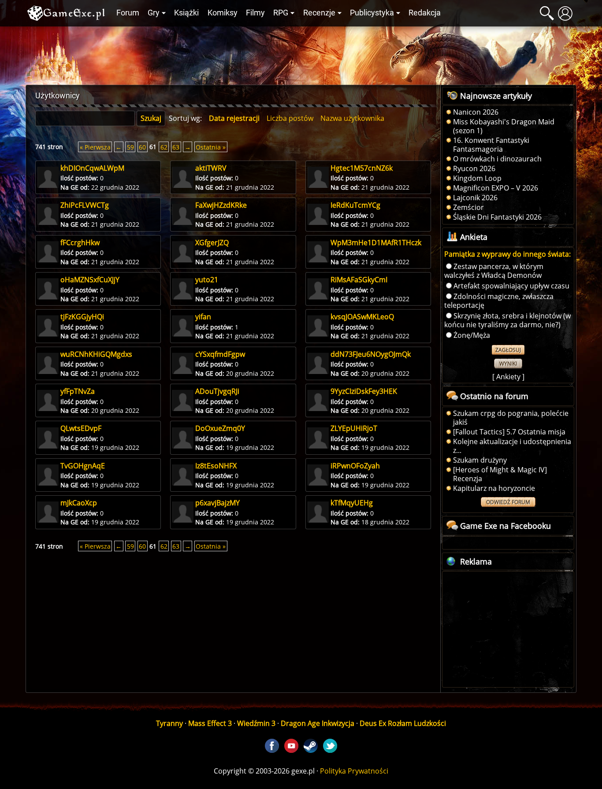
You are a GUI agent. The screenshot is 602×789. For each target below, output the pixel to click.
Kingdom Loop (477, 178)
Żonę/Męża (471, 335)
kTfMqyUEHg (352, 503)
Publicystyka (372, 12)
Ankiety (508, 376)
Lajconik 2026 (475, 197)
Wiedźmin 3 (256, 723)
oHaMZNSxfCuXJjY (89, 279)
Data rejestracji (234, 118)
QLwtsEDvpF (80, 428)
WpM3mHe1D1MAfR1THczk (376, 242)
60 (142, 146)
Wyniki (508, 363)
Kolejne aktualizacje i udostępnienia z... (512, 446)
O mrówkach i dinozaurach (497, 159)
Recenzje (319, 12)
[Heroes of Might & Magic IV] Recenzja (500, 474)
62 (163, 146)
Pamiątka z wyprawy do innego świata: (507, 254)
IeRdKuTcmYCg (355, 205)
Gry (154, 12)
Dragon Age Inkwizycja (317, 723)
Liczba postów (290, 118)
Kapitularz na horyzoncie (494, 488)
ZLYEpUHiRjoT (354, 428)
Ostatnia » (211, 146)
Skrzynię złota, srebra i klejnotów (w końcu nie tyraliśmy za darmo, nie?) (507, 320)
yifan (203, 317)
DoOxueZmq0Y (220, 428)
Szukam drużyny (480, 460)
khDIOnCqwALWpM (92, 168)
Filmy (255, 12)
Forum (127, 12)
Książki (186, 12)
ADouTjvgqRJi (217, 391)
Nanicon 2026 (475, 112)
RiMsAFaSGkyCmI (359, 279)
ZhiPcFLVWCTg (84, 205)
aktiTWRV (211, 168)
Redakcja (425, 12)
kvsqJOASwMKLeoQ (362, 317)
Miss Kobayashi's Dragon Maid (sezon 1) (503, 126)
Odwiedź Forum (508, 502)
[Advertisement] (301, 53)
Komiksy (223, 12)
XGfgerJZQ (212, 242)
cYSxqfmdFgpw (220, 354)
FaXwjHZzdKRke (221, 205)
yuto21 (206, 279)
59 (130, 146)
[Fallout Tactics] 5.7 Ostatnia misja (509, 432)
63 (175, 146)
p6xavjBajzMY (217, 503)
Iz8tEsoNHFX (216, 466)
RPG (280, 12)
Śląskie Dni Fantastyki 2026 (497, 217)
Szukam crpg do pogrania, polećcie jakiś (511, 417)
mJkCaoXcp (78, 503)
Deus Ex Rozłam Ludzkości (403, 723)
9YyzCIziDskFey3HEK (364, 391)
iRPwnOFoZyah (355, 466)
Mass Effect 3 (210, 723)
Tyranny (169, 723)
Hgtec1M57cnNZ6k (362, 168)
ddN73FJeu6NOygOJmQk (371, 354)
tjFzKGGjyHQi (82, 317)
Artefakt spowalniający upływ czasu (511, 285)
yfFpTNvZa (77, 391)
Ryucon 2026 (474, 168)
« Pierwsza (95, 146)
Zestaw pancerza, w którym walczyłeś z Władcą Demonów (493, 271)
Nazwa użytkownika (352, 118)
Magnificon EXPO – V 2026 (495, 188)
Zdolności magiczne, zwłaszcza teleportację (499, 301)
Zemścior (468, 207)
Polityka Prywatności (354, 771)
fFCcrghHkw (80, 242)
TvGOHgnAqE (82, 466)
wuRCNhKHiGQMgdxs (96, 354)
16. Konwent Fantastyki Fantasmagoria (491, 144)
